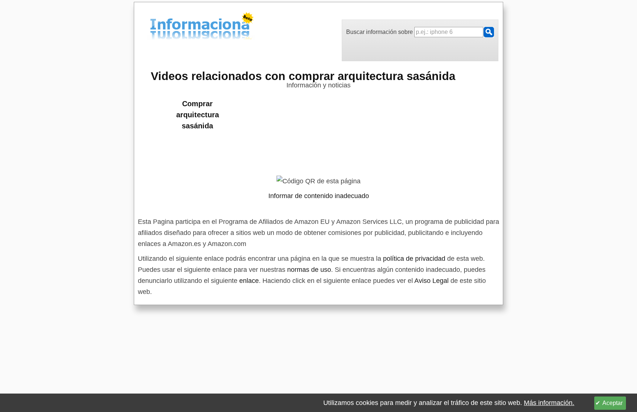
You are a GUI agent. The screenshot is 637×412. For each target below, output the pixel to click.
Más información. (549, 402)
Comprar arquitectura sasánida (197, 115)
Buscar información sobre (380, 32)
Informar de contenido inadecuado (318, 196)
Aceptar (612, 403)
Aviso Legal (431, 280)
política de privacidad (414, 258)
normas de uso (309, 269)
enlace (249, 280)
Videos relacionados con (303, 76)
